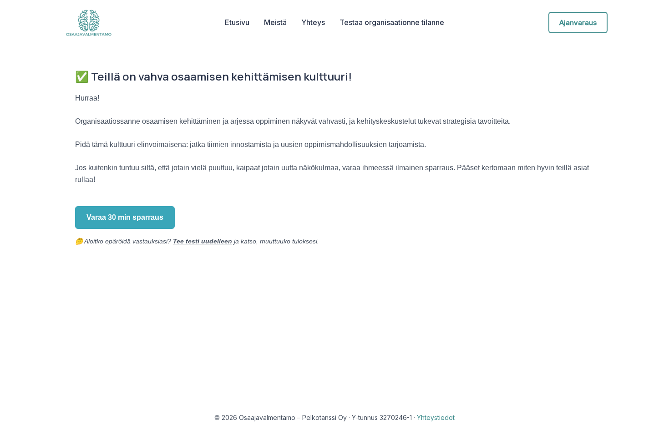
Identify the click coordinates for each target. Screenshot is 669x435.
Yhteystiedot (436, 417)
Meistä (275, 22)
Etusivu (237, 22)
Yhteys (313, 22)
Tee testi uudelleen (202, 241)
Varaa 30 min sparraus (124, 217)
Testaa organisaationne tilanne (392, 22)
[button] (578, 22)
